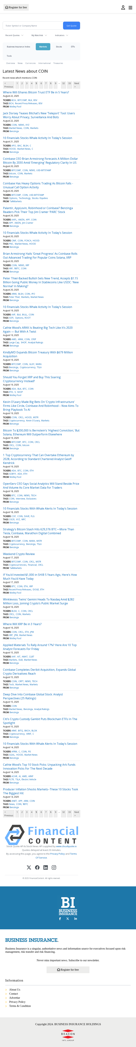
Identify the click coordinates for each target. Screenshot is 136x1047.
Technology (24, 198)
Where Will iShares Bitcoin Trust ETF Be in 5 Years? (36, 92)
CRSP (33, 339)
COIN (14, 124)
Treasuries (58, 63)
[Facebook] (37, 868)
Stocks (59, 46)
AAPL (14, 219)
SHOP (24, 342)
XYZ (27, 124)
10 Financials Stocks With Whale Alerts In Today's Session (40, 508)
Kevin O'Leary (33, 420)
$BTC (17, 268)
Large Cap (14, 342)
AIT (18, 656)
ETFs (73, 46)
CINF (14, 240)
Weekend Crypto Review (19, 554)
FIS (29, 751)
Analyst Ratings (35, 342)
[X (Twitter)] (29, 868)
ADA (14, 388)
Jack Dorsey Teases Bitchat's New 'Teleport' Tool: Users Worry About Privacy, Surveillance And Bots (39, 115)
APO (14, 145)
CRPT (21, 681)
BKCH (27, 730)
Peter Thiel (14, 297)
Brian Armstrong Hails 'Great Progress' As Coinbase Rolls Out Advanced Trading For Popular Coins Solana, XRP (40, 255)
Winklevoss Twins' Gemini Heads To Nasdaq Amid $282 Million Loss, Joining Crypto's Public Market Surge (38, 601)
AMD (14, 339)
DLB (21, 659)
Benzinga (14, 131)
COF (14, 516)
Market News (15, 128)
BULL (24, 314)
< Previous (8, 85)
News (20, 63)
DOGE (36, 589)
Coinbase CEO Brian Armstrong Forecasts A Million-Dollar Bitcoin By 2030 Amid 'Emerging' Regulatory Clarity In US (40, 161)
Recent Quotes (12, 35)
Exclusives (31, 498)
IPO (33, 293)
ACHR (14, 776)
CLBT (31, 656)
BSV (35, 100)
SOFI (11, 317)
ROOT (28, 317)
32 (63, 83)
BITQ (20, 730)
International (44, 63)
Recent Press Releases (26, 103)
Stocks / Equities (40, 198)
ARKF (14, 730)
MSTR (35, 417)
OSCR (12, 519)
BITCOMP (22, 100)
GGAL (12, 754)
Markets (43, 46)
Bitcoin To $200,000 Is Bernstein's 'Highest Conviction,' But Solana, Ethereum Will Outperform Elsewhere (41, 432)
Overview (10, 63)
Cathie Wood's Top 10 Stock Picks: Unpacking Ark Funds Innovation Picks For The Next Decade (39, 766)
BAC (20, 145)
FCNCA (27, 240)
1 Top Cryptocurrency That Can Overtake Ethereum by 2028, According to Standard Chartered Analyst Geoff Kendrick (38, 459)
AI (20, 776)
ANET (14, 800)
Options (13, 198)
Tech (11, 684)
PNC (11, 243)
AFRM (14, 751)
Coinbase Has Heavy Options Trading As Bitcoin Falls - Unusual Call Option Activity (38, 185)
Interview (20, 498)
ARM (26, 800)
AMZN (21, 219)
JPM (32, 631)
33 (69, 83)
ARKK (14, 293)
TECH (33, 495)
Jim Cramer (27, 222)
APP (28, 219)
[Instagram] (54, 868)
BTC (25, 388)
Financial (32, 564)
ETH (11, 391)
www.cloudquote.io (66, 846)
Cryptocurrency (27, 367)
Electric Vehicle (29, 779)
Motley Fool (15, 106)
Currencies (30, 63)
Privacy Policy (57, 853)
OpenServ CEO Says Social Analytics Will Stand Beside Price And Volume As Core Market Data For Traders (41, 486)
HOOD (12, 148)
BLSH (25, 145)
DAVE (26, 516)
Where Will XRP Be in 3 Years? (22, 624)
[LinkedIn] (45, 868)
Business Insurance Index (18, 46)
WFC (23, 519)
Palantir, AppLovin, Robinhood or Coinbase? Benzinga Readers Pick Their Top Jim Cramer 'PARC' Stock (38, 210)
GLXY (31, 364)
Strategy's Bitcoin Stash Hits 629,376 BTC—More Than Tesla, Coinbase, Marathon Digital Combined (38, 531)
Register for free (17, 7)
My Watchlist (37, 35)
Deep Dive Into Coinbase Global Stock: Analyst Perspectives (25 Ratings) (33, 696)
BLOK (34, 730)
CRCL (21, 417)
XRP (27, 265)
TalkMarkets (16, 201)
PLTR (11, 779)
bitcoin (12, 173)
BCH (14, 100)
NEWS (21, 124)
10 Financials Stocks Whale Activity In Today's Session (37, 138)
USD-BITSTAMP (43, 170)
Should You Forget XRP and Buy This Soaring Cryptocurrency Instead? (32, 379)
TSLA (39, 367)
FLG (33, 516)
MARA (39, 364)
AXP (13, 314)
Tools (9, 55)
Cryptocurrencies (17, 564)
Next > (76, 85)
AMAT (25, 656)
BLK (30, 100)
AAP (14, 656)
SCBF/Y (12, 473)
